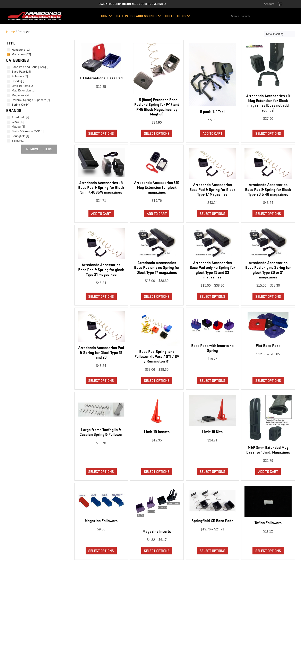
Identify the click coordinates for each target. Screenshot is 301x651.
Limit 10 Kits (212, 431)
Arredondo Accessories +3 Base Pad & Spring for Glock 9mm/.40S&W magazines (101, 187)
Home (10, 32)
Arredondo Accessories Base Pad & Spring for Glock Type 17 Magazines (212, 189)
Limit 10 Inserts (157, 431)
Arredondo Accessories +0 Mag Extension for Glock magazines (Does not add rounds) (268, 103)
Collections (175, 16)
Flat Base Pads (268, 345)
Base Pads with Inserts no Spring (212, 348)
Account (269, 4)
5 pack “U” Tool (212, 111)
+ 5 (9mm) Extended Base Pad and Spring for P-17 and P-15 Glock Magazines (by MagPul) (156, 106)
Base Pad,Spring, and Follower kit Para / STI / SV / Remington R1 (157, 356)
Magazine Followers (101, 520)
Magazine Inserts (157, 531)
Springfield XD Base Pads (212, 520)
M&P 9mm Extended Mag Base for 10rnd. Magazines (268, 450)
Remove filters (39, 148)
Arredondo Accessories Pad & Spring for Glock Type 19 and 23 (101, 352)
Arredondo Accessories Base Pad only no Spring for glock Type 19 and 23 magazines (212, 269)
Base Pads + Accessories (136, 16)
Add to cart (212, 133)
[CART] (280, 4)
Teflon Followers (268, 522)
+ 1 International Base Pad (101, 77)
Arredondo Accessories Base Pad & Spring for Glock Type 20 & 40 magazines (268, 189)
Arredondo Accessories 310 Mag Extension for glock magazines (156, 187)
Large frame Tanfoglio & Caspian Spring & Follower (101, 432)
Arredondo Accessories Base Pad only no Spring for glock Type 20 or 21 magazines (268, 269)
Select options (101, 133)
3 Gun (103, 16)
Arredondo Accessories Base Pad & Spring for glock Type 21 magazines (101, 269)
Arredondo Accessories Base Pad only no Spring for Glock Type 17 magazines (157, 267)
